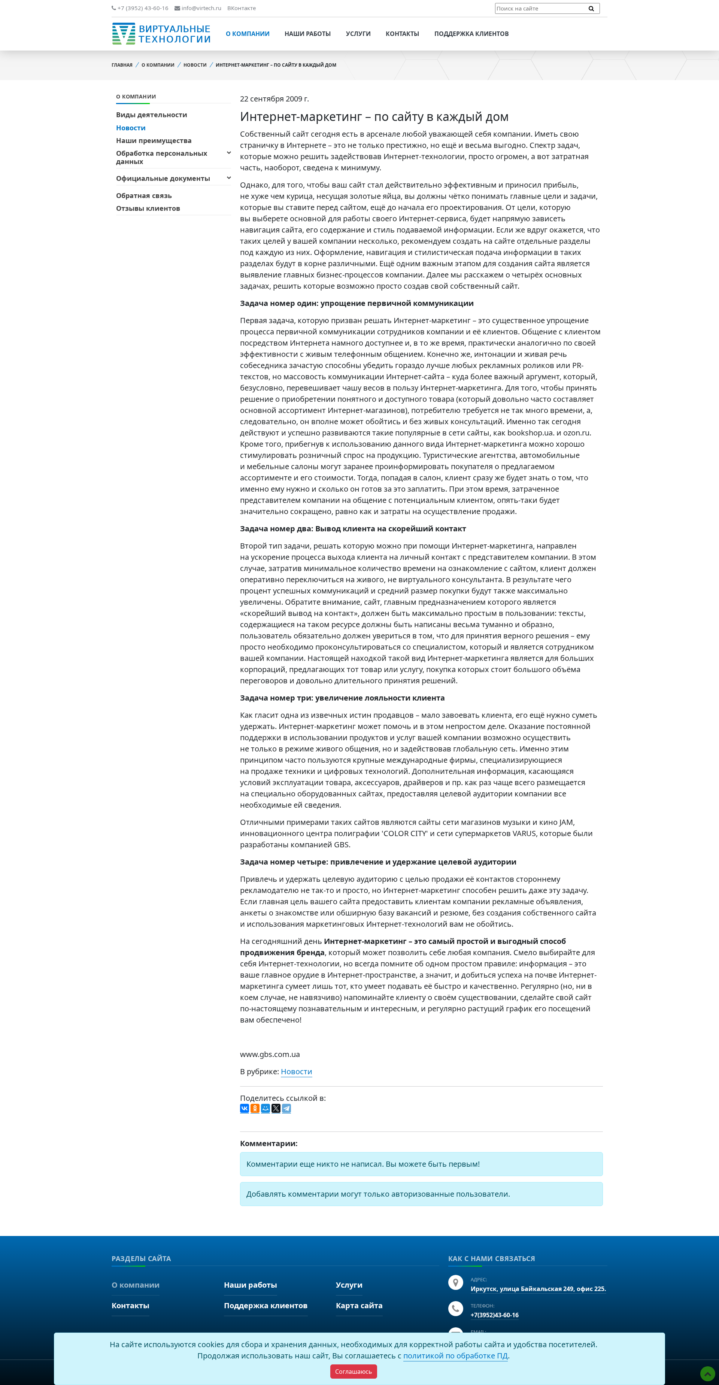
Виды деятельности (151, 114)
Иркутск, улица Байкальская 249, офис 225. (538, 1289)
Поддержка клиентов (471, 34)
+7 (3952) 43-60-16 (142, 8)
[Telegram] (286, 1109)
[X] (275, 1109)
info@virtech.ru (200, 8)
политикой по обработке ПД (455, 1356)
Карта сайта (359, 1305)
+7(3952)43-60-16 (495, 1315)
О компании (248, 34)
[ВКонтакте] (244, 1109)
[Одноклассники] (255, 1109)
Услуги (358, 34)
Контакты (402, 34)
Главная (122, 65)
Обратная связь (144, 195)
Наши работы (308, 34)
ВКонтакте (241, 8)
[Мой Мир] (265, 1109)
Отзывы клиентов (148, 208)
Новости (195, 65)
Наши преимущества (154, 140)
